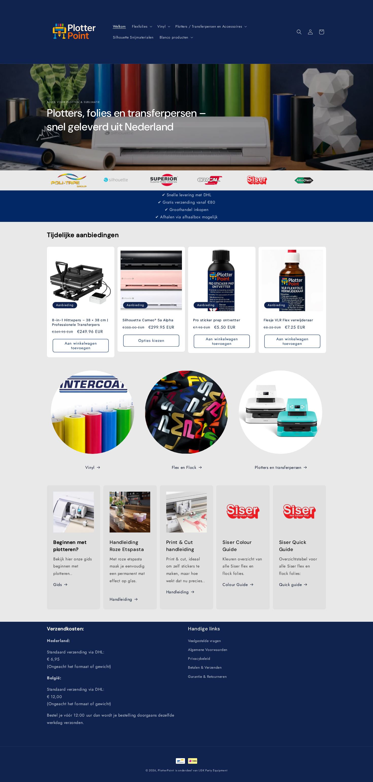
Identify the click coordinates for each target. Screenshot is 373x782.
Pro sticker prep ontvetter (216, 320)
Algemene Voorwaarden (207, 649)
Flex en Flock (184, 467)
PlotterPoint (166, 770)
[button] (141, 26)
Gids (57, 585)
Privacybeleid (199, 658)
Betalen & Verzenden (205, 667)
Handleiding (121, 599)
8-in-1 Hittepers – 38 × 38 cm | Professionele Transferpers (80, 322)
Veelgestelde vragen (204, 640)
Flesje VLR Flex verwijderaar (288, 320)
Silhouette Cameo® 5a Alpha (148, 320)
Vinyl (90, 467)
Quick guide (290, 585)
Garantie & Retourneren (207, 676)
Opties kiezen (151, 340)
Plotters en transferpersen (278, 467)
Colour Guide (235, 585)
